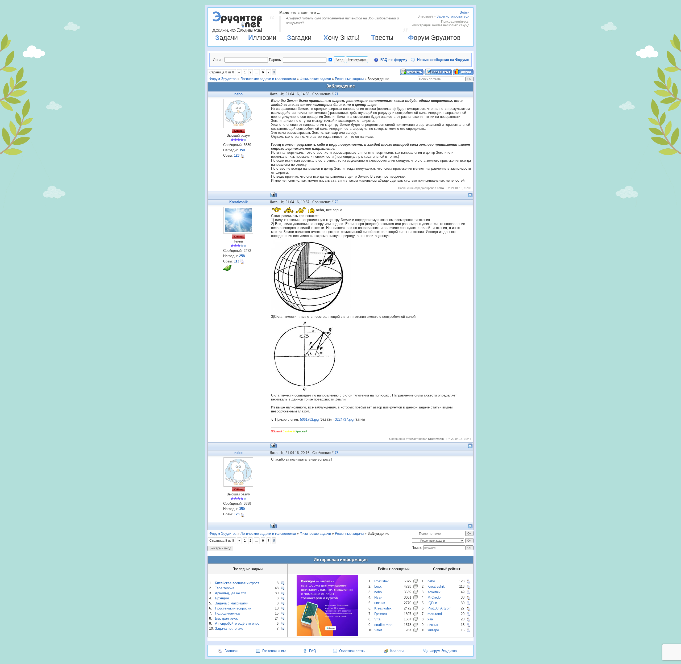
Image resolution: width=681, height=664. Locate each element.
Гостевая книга (274, 651)
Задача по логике (229, 628)
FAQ (312, 651)
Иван (378, 597)
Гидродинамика (227, 613)
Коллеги (397, 651)
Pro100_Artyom (439, 608)
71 (336, 94)
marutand (434, 614)
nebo (238, 94)
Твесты (382, 37)
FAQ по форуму (393, 60)
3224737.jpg (344, 419)
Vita (377, 619)
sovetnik (434, 592)
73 (336, 453)
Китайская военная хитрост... (238, 583)
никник (379, 603)
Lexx (378, 586)
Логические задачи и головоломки (268, 79)
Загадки (299, 37)
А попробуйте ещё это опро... (239, 623)
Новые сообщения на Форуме (443, 60)
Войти (464, 12)
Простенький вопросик (233, 608)
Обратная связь (352, 651)
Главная (231, 651)
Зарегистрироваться (453, 16)
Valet (378, 630)
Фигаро (433, 630)
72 (336, 202)
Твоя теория (224, 588)
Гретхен (380, 614)
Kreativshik (238, 202)
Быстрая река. (226, 618)
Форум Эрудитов (434, 37)
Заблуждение (378, 79)
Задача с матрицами (231, 603)
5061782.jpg (309, 419)
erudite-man (383, 625)
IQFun (432, 603)
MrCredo (434, 597)
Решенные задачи (349, 79)
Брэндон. (222, 598)
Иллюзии (262, 37)
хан (430, 619)
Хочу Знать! (341, 37)
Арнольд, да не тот (230, 593)
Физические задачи (315, 79)
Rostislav (381, 581)
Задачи (226, 37)
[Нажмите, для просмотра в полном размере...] (311, 313)
